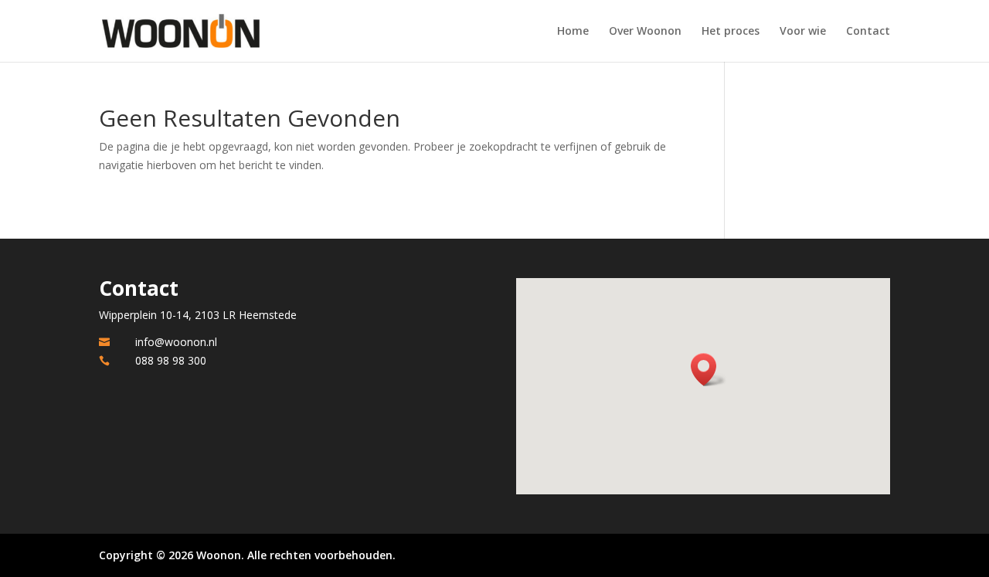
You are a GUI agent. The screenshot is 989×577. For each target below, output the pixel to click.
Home (573, 31)
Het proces (731, 31)
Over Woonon (645, 31)
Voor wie (803, 31)
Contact (868, 31)
